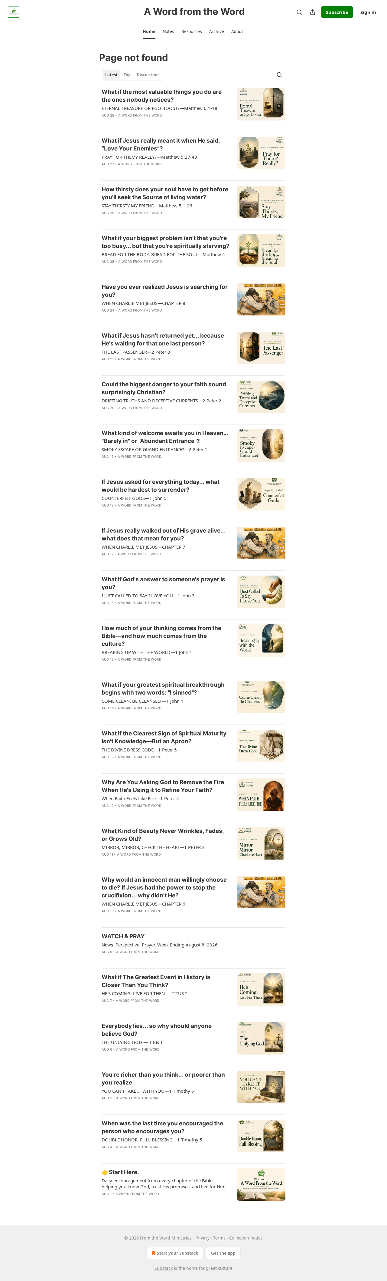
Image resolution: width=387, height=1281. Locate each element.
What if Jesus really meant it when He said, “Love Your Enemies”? (161, 144)
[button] (149, 31)
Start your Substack (177, 1253)
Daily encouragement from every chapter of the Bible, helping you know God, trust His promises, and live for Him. (164, 1183)
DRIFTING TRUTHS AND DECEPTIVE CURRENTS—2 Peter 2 (161, 401)
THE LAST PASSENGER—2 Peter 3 (136, 352)
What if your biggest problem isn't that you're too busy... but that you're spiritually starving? (165, 242)
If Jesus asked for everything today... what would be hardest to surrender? (161, 485)
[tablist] (132, 75)
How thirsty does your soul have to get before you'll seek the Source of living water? (165, 193)
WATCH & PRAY (123, 936)
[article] (193, 107)
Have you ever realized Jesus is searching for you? (165, 290)
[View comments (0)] (148, 123)
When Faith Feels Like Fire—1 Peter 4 (140, 798)
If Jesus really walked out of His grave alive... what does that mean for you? (164, 534)
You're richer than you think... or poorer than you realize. (163, 1078)
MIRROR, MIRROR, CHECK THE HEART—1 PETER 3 (153, 847)
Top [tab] (127, 75)
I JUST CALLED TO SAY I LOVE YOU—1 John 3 (148, 596)
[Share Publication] (313, 12)
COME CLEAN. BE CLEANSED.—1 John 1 (143, 701)
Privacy (202, 1238)
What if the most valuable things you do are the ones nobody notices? (162, 95)
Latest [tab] (111, 75)
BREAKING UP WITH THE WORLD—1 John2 (146, 652)
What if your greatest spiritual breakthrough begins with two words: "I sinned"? (163, 688)
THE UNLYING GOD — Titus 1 (132, 1042)
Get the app (223, 1253)
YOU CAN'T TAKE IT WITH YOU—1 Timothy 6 (148, 1091)
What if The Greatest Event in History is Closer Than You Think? (156, 981)
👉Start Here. (120, 1172)
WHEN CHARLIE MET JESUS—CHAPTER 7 (143, 547)
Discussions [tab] (148, 75)
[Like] (105, 172)
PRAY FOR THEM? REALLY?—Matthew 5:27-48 (149, 157)
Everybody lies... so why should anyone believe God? (157, 1029)
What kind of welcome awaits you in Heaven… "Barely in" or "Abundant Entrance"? (165, 437)
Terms (219, 1238)
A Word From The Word (140, 115)
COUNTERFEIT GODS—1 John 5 (134, 498)
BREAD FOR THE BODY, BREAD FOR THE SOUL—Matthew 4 (163, 254)
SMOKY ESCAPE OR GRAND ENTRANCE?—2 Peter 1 (154, 449)
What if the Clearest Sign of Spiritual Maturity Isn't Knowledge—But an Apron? (164, 737)
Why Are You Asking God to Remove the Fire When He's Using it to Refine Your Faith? (163, 786)
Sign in (368, 12)
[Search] (299, 12)
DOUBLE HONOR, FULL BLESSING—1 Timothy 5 (152, 1140)
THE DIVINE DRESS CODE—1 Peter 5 (139, 750)
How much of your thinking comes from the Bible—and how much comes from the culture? (161, 636)
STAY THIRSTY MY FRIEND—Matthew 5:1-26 (147, 206)
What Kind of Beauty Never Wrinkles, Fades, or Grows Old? (163, 834)
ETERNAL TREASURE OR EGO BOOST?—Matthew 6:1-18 (159, 108)
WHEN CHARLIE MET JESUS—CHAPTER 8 (143, 303)
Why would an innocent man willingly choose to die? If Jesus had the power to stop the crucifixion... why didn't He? (164, 887)
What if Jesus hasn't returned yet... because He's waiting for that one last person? (163, 339)
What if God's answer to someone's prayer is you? (163, 583)
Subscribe (337, 12)
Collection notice (246, 1238)
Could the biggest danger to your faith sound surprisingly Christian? (164, 388)
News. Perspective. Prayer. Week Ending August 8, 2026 (160, 945)
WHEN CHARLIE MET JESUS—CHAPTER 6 (143, 904)
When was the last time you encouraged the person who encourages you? (162, 1127)
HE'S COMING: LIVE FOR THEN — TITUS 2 (145, 993)
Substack (163, 1268)
